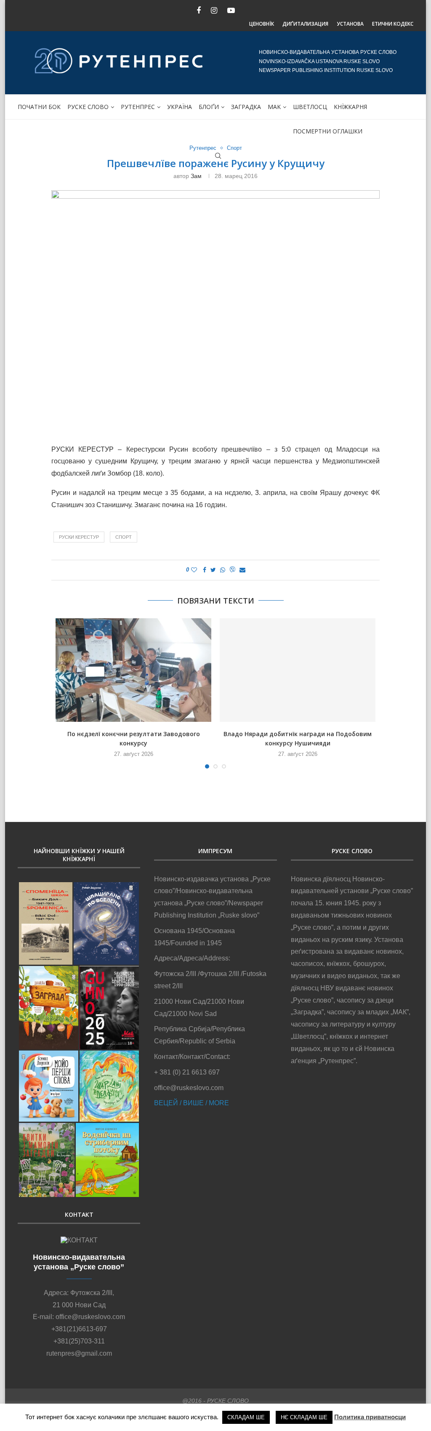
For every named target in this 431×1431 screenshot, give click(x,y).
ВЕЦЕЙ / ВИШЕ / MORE (191, 1102)
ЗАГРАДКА (246, 107)
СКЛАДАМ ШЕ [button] (246, 1417)
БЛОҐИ (209, 107)
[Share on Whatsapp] (222, 570)
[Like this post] (194, 570)
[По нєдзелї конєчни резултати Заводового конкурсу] (133, 670)
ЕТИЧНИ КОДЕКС (392, 23)
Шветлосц (310, 107)
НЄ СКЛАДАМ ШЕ (304, 1417)
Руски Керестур (79, 537)
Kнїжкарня (350, 107)
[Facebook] (199, 10)
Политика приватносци (370, 1416)
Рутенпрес (138, 107)
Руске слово (88, 107)
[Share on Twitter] (213, 570)
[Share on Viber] (232, 570)
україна (179, 107)
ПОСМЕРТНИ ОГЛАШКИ (327, 131)
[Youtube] (231, 10)
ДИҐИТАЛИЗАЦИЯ (305, 23)
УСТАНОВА (350, 23)
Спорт (234, 148)
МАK (274, 107)
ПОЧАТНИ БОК (39, 107)
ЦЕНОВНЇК (261, 23)
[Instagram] (214, 10)
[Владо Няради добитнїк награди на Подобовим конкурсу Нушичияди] (297, 670)
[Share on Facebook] (204, 570)
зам (196, 176)
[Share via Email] (242, 570)
